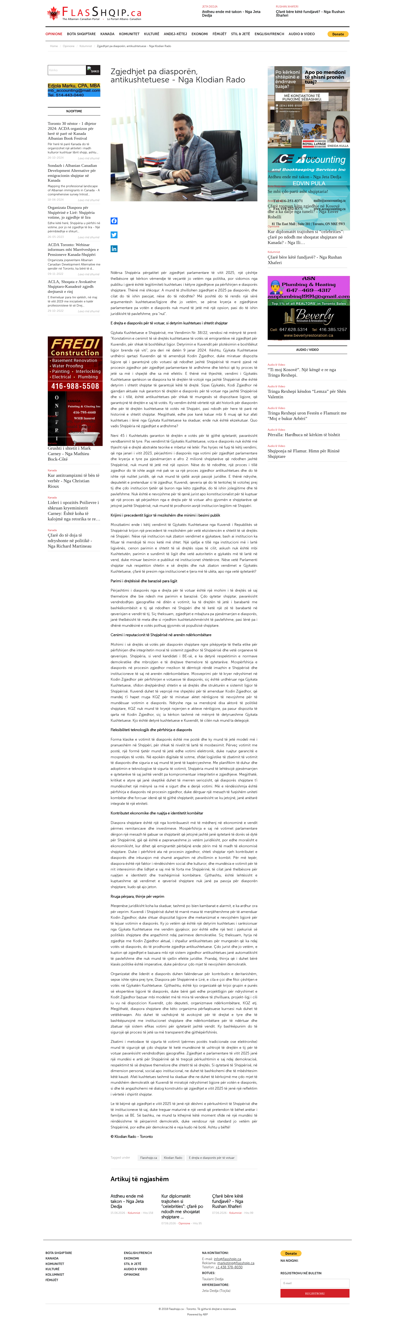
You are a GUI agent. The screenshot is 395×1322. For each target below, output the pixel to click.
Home (54, 46)
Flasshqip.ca (148, 1157)
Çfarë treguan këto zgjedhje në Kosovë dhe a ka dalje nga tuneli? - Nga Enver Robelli (304, 211)
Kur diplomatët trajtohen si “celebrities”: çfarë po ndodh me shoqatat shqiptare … (182, 1206)
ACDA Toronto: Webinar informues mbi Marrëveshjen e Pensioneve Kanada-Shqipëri (73, 249)
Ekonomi (200, 34)
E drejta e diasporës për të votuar (212, 1157)
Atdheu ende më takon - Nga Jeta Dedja (231, 14)
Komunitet (129, 34)
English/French (269, 34)
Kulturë (151, 34)
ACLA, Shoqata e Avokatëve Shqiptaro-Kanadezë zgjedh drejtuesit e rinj (72, 286)
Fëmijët (220, 34)
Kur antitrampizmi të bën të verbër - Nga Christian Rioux (73, 481)
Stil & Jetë (240, 34)
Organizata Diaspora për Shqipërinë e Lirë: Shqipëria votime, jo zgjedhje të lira (71, 212)
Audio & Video (302, 34)
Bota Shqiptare (81, 34)
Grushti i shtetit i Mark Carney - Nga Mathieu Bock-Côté (69, 454)
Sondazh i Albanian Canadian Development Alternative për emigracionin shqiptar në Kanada (72, 173)
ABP (205, 1314)
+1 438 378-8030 (229, 1267)
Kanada (107, 34)
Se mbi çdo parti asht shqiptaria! (298, 191)
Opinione (53, 34)
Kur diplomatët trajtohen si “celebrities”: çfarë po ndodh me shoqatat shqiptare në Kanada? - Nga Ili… (306, 237)
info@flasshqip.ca (227, 1259)
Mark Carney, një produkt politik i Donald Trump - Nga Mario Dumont (72, 426)
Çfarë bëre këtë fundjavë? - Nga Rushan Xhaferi (310, 14)
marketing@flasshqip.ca (235, 1263)
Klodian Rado (173, 1157)
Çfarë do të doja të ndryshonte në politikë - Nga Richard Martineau (70, 540)
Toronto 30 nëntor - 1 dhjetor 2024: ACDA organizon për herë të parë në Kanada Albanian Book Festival (72, 131)
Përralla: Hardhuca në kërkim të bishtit (304, 434)
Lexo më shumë (88, 158)
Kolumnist (86, 46)
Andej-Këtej (175, 34)
